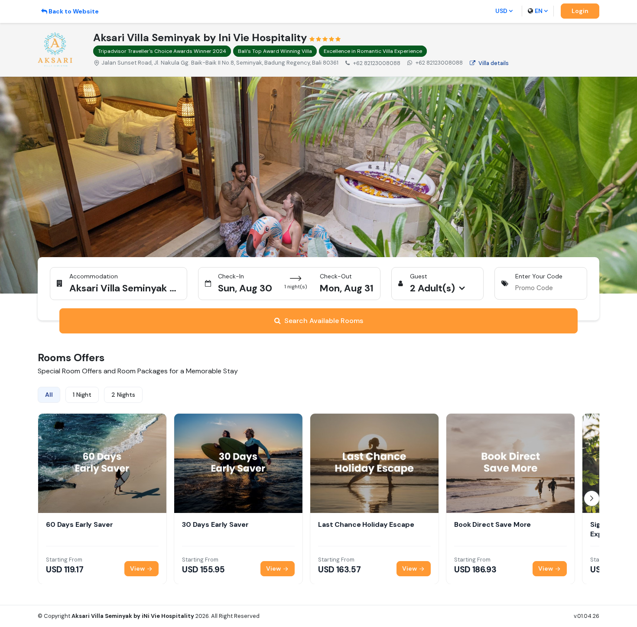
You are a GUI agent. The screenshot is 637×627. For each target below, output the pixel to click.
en (539, 11)
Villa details (493, 63)
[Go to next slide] (591, 498)
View (138, 568)
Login (580, 11)
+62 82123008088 (439, 62)
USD (501, 11)
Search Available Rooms (323, 320)
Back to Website (74, 11)
